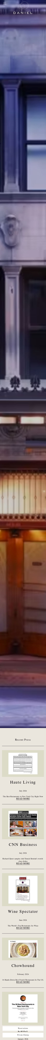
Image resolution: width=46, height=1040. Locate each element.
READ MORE (23, 799)
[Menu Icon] (4, 3)
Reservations (23, 1028)
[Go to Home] (23, 8)
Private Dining (23, 1035)
